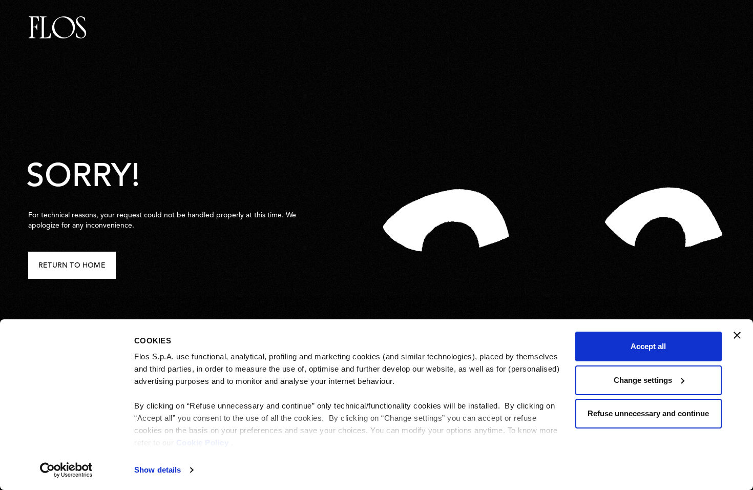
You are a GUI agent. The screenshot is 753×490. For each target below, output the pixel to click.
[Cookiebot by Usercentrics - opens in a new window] (66, 470)
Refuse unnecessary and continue (648, 413)
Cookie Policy (202, 442)
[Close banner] (737, 335)
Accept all (648, 346)
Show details (157, 469)
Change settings (643, 380)
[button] (72, 265)
